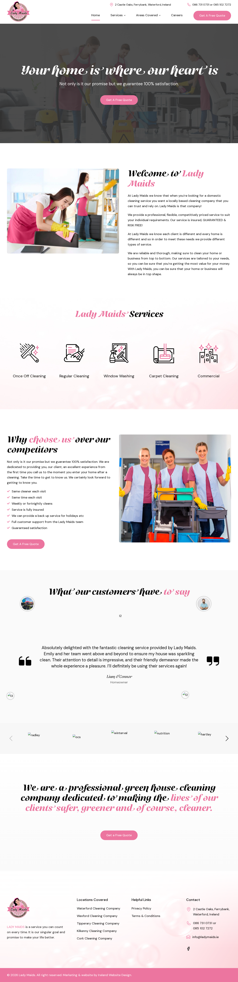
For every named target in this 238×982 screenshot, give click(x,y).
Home (95, 15)
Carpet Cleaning (163, 361)
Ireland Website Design (114, 975)
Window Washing (119, 361)
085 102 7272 (222, 4)
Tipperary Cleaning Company (98, 923)
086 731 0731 (200, 4)
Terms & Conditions (146, 916)
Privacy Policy (141, 909)
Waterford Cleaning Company (98, 909)
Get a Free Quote (119, 835)
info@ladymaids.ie (205, 937)
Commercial (208, 361)
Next (227, 738)
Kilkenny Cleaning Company (97, 931)
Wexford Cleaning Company (97, 916)
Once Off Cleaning (29, 361)
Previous (10, 738)
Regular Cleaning (74, 361)
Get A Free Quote (212, 15)
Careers (177, 15)
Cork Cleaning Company (94, 938)
